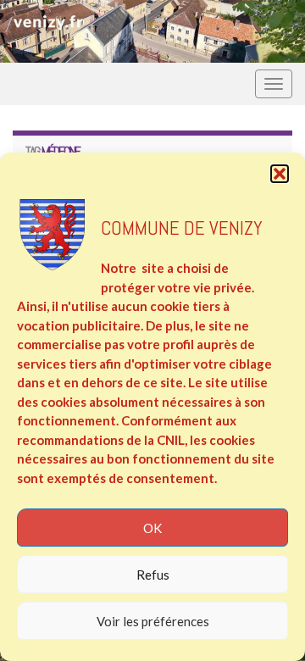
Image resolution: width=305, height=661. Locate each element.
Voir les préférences (153, 621)
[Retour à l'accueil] (152, 31)
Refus (152, 574)
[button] (279, 173)
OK (152, 528)
